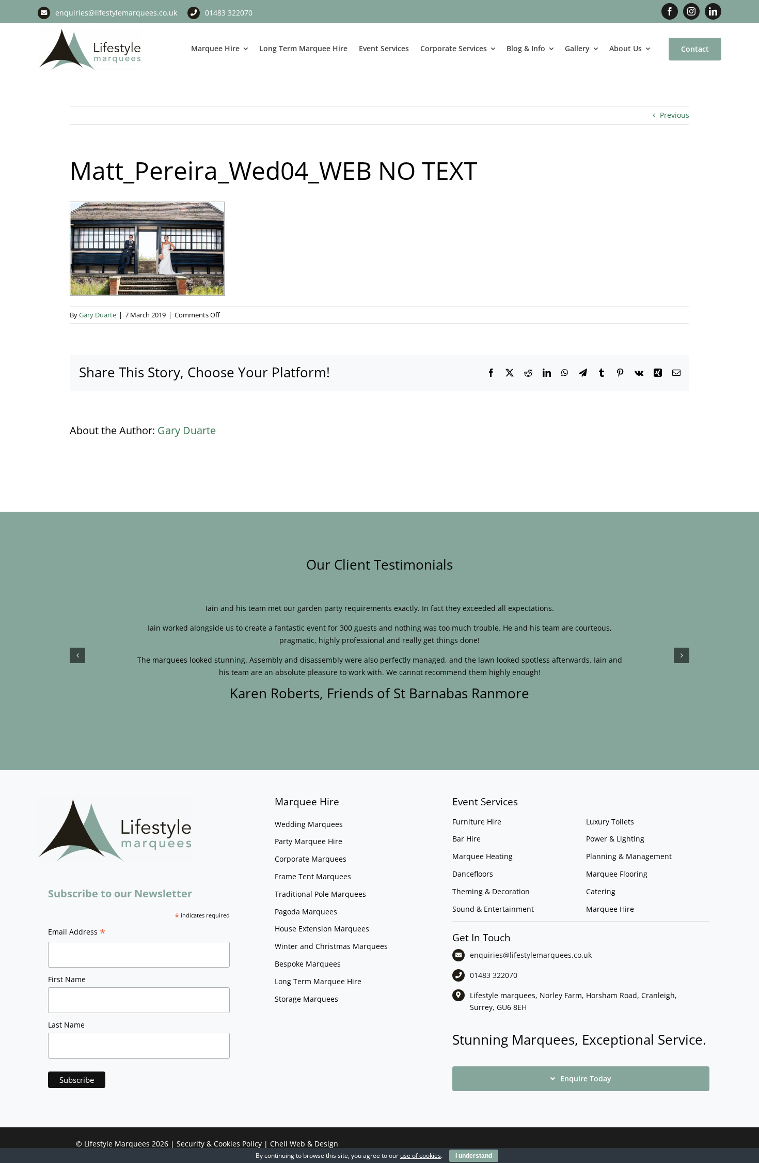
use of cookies (420, 1155)
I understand (473, 1155)
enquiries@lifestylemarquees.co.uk (116, 13)
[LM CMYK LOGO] (89, 30)
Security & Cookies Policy (219, 1144)
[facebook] (669, 11)
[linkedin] (713, 11)
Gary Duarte (97, 314)
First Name (67, 979)
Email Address (77, 933)
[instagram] (691, 11)
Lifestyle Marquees (117, 1144)
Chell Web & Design (304, 1144)
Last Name (66, 1025)
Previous (674, 115)
